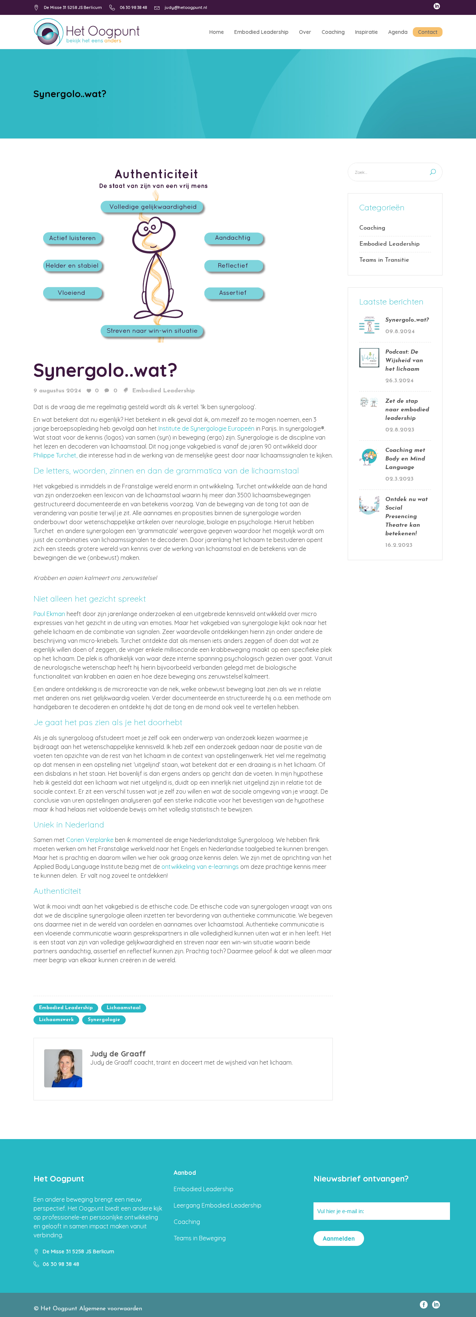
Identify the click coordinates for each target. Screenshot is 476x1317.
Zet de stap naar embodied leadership (407, 409)
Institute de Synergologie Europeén (206, 428)
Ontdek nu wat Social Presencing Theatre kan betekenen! (406, 517)
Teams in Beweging (200, 1238)
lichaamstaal (124, 1007)
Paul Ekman (49, 614)
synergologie (104, 1019)
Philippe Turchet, (55, 455)
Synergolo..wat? (105, 370)
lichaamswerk (56, 1019)
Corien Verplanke (89, 840)
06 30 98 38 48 (133, 7)
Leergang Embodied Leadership (217, 1205)
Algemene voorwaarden (110, 1309)
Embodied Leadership (163, 391)
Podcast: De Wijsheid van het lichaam (404, 360)
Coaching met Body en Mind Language (405, 459)
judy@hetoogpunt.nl (186, 7)
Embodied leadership (66, 1007)
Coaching (372, 228)
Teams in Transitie (384, 260)
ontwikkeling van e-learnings (200, 866)
